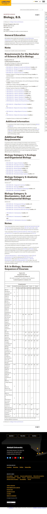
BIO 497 (37, 129)
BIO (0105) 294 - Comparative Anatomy (15, 185)
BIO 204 (31, 248)
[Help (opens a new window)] (38, 14)
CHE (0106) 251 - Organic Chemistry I (15, 93)
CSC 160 (6, 233)
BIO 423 (26, 226)
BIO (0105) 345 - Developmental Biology (15, 204)
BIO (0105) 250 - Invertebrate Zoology (15, 166)
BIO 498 (11, 130)
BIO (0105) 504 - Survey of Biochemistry (15, 207)
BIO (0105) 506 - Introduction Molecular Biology (17, 209)
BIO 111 (37, 124)
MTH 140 (30, 231)
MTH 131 (25, 231)
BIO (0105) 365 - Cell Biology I (13, 205)
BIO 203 (25, 248)
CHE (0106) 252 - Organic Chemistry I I (15, 97)
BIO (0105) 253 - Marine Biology (13, 168)
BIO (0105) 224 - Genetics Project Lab (15, 72)
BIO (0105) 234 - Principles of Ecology (15, 164)
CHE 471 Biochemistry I (11, 255)
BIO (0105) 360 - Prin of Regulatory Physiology (17, 188)
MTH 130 (20, 231)
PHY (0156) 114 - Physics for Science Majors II (17, 115)
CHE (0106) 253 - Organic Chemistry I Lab (16, 95)
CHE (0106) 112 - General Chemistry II (15, 91)
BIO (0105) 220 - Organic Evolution (14, 163)
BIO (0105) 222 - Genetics (12, 70)
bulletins (11, 507)
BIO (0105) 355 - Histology (12, 186)
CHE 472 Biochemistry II (23, 255)
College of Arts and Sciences (16, 21)
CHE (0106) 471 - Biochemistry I (13, 212)
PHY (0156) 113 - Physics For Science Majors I (17, 107)
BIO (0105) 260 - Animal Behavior (14, 170)
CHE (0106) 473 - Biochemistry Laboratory (16, 220)
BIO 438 (31, 226)
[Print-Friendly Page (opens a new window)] (37, 14)
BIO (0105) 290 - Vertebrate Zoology (14, 172)
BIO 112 (11, 126)
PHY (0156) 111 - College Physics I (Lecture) (16, 104)
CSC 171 (11, 233)
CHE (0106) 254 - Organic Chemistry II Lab (16, 99)
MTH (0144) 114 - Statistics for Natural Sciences (17, 100)
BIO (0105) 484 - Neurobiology (13, 190)
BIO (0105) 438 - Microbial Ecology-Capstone (17, 173)
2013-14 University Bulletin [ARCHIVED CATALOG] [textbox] (29, 9)
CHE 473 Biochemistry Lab (20, 260)
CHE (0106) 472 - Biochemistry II (14, 216)
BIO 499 (9, 228)
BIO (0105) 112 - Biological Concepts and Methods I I (18, 69)
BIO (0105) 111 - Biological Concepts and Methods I (18, 67)
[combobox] (31, 9)
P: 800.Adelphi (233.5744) (14, 454)
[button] (36, 1)
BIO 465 (35, 226)
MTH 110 (15, 231)
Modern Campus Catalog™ (39, 507)
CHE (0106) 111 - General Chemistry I (15, 90)
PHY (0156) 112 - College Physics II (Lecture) (16, 111)
